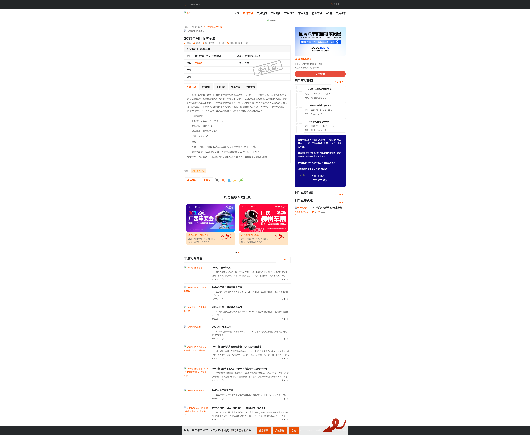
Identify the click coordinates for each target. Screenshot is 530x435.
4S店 (329, 13)
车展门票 (289, 13)
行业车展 (317, 13)
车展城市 (341, 13)
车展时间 (262, 13)
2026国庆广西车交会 (198, 234)
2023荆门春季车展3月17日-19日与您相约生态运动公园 (239, 368)
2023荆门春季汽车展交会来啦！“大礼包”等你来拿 (237, 346)
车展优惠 (303, 13)
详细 (284, 279)
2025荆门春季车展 (221, 267)
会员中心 (338, 3)
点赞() (193, 180)
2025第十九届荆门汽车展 (317, 121)
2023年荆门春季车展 (222, 390)
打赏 (208, 180)
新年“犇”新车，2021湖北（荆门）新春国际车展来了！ (239, 407)
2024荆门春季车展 (221, 327)
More (283, 260)
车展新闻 (276, 13)
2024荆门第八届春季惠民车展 (227, 307)
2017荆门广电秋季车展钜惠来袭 (327, 207)
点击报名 (320, 74)
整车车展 (198, 63)
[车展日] (188, 12)
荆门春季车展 (198, 170)
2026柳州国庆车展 (250, 234)
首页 (236, 13)
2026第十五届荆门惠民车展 (318, 105)
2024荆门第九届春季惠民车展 (227, 287)
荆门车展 (248, 13)
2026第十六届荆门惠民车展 (318, 89)
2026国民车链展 (303, 59)
